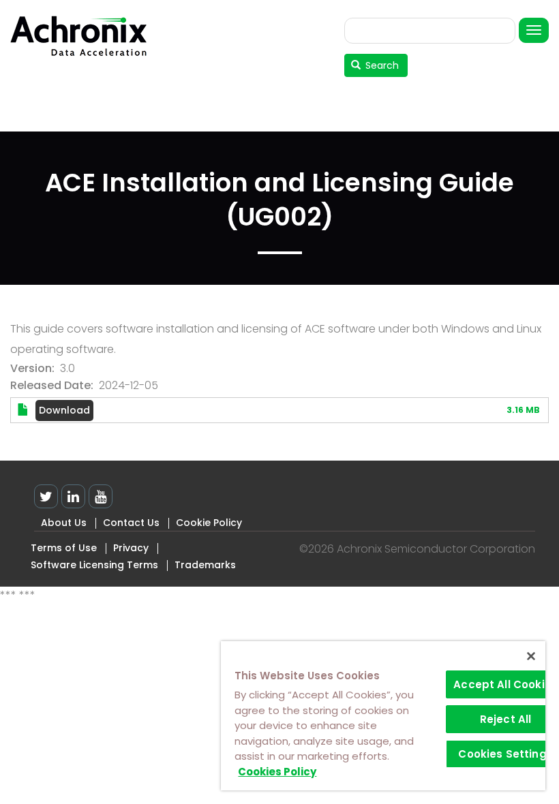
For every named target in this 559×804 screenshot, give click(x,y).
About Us (64, 522)
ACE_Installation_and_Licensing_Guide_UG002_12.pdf (64, 410)
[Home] (83, 36)
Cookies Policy (277, 771)
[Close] (531, 656)
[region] (383, 715)
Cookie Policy (209, 522)
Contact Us (131, 522)
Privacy (131, 548)
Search (381, 65)
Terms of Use (64, 548)
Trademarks (205, 565)
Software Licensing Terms (94, 565)
